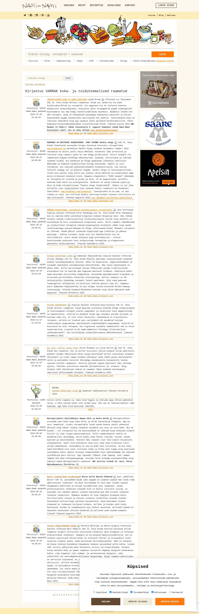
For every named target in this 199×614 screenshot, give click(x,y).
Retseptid (96, 5)
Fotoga (123, 61)
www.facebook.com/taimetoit (76, 191)
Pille (36, 99)
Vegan (80, 61)
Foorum (151, 15)
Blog (161, 15)
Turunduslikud (141, 592)
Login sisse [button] (166, 5)
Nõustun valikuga (137, 601)
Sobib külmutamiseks (144, 61)
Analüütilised (120, 592)
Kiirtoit (33, 61)
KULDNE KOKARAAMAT (57, 305)
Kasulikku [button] (114, 5)
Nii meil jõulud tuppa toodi (63, 348)
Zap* (90, 409)
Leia (162, 54)
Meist (82, 5)
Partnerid (177, 592)
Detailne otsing (165, 61)
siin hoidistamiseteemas (103, 130)
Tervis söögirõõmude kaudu (61, 526)
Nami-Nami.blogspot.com (100, 133)
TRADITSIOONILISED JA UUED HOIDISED (67, 99)
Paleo (47, 61)
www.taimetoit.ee (56, 148)
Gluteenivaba (107, 61)
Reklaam (171, 15)
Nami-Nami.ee (76, 133)
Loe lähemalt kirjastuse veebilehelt (111, 197)
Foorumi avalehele (35, 84)
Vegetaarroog (64, 61)
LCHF (91, 61)
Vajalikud (101, 592)
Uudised (69, 5)
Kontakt (130, 5)
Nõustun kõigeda (170, 601)
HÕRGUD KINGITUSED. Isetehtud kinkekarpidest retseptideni (79, 210)
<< (54, 595)
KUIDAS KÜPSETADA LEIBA (60, 256)
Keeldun (106, 601)
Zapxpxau (36, 385)
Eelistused (160, 592)
